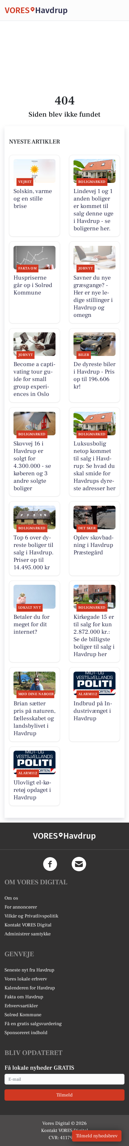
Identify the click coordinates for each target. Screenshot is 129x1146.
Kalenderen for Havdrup (29, 988)
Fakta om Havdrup (23, 997)
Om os (11, 898)
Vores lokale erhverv (25, 979)
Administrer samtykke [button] (27, 934)
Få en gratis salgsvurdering (33, 1024)
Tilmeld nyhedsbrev (97, 1136)
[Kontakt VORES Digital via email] (79, 864)
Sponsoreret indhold (25, 1033)
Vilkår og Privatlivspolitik (31, 916)
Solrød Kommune (22, 1015)
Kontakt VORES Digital (28, 925)
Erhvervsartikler (21, 1006)
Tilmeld (64, 1095)
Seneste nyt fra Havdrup (29, 970)
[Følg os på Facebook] (50, 864)
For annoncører (20, 907)
